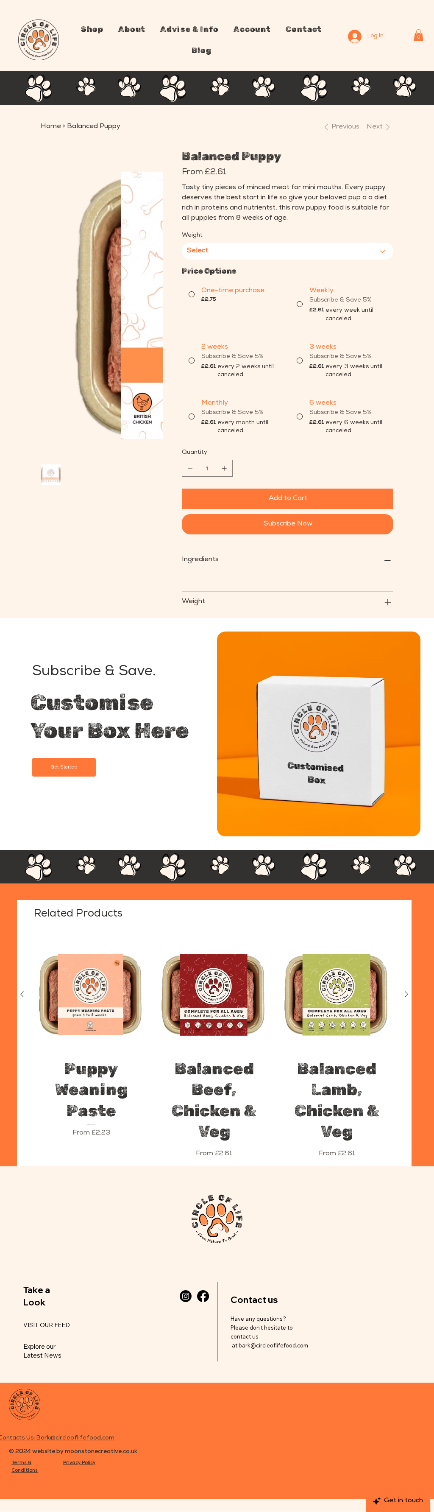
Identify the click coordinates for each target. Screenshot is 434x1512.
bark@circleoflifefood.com (273, 1345)
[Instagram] (186, 1296)
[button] (92, 29)
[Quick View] (91, 994)
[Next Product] (406, 994)
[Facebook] (203, 1296)
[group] (214, 1048)
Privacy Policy (79, 1463)
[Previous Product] (22, 994)
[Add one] (224, 468)
